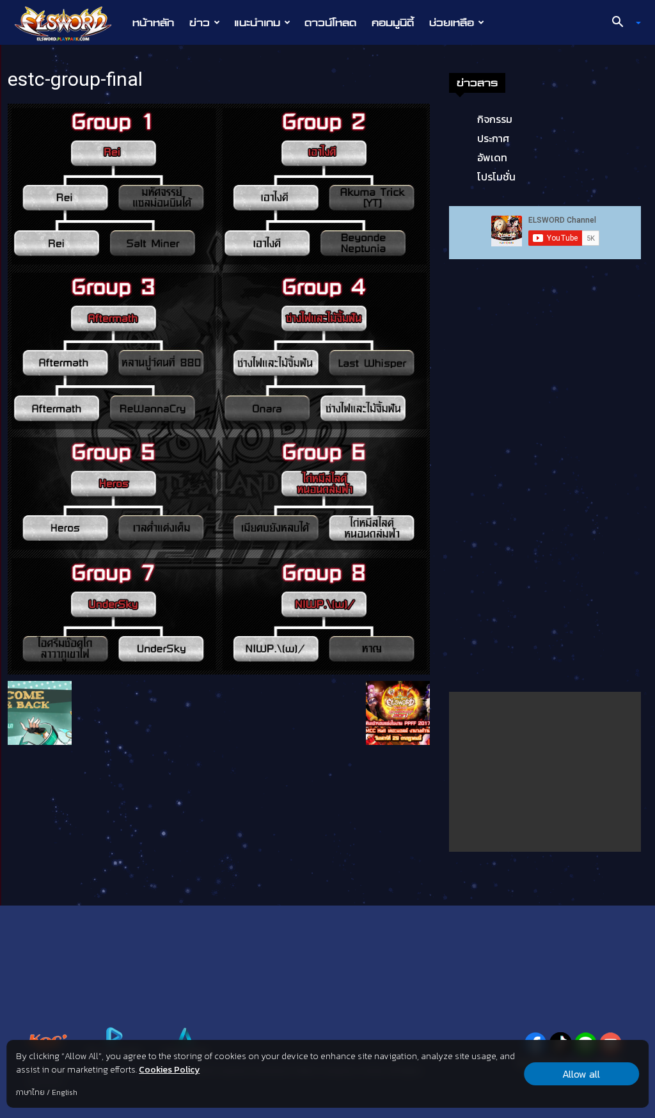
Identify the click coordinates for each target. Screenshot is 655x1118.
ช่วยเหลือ (451, 22)
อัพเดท (492, 157)
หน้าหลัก (153, 22)
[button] (622, 23)
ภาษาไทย (30, 1092)
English (64, 1092)
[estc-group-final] (219, 388)
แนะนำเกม (257, 22)
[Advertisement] (545, 772)
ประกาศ (493, 138)
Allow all (581, 1074)
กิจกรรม (494, 119)
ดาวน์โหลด (330, 22)
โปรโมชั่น (496, 176)
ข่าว (199, 22)
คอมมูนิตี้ (393, 22)
